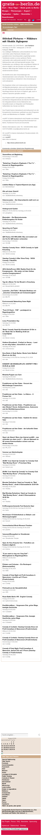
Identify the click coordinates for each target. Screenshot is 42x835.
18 (4, 747)
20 (8, 747)
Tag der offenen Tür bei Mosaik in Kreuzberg (18, 282)
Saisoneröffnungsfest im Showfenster (16, 534)
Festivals (5, 763)
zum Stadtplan (29, 45)
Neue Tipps (13, 8)
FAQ (25, 19)
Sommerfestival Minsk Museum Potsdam (17, 525)
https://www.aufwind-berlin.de (16, 143)
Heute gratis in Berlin (29, 8)
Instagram (29, 20)
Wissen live (6, 785)
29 (12, 749)
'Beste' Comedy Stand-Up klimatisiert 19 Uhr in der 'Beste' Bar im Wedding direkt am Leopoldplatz (19, 332)
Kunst (11, 50)
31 (2, 751)
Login (38, 19)
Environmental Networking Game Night (16, 301)
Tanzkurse (5, 804)
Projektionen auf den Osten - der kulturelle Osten (20, 428)
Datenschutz (14, 825)
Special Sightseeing (8, 759)
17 (2, 747)
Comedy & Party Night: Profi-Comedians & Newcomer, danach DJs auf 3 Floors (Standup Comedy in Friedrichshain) (18, 650)
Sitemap (23, 825)
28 (10, 749)
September (6, 14)
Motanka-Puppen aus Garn (12, 375)
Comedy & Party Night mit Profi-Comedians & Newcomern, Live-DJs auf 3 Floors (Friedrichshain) (18, 577)
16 (14, 746)
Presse (13, 821)
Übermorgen (16, 11)
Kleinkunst (5, 780)
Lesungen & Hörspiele (9, 774)
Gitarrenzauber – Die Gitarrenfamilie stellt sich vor (20, 200)
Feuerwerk (5, 767)
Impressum (5, 825)
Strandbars (6, 795)
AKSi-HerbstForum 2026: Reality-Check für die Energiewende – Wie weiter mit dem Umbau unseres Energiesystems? (19, 271)
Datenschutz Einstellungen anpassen (14, 829)
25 (4, 749)
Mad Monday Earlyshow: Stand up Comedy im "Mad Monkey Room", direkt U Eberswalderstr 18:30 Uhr (19, 495)
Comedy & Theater (8, 778)
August (27, 11)
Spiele (4, 798)
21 (10, 747)
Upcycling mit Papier (10, 228)
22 (12, 747)
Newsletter (25, 14)
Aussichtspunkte (7, 765)
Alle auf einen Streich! (10, 191)
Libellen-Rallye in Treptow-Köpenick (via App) (18, 185)
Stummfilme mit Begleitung (12, 154)
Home (4, 30)
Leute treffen (6, 787)
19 (6, 747)
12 (6, 746)
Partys (4, 802)
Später (16, 14)
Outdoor (4, 796)
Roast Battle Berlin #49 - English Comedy (17, 597)
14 (10, 746)
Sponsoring (33, 821)
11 (4, 746)
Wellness (5, 791)
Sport (4, 800)
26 (6, 749)
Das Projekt (6, 821)
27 (8, 749)
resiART (8, 137)
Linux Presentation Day (10, 321)
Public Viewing (7, 776)
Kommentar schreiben (18, 148)
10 (2, 746)
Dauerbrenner (8, 17)
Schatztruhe (6, 793)
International (6, 782)
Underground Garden (10, 209)
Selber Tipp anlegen (9, 19)
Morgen (5, 11)
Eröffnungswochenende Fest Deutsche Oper (18, 506)
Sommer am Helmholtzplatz (12, 452)
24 (2, 749)
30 (14, 749)
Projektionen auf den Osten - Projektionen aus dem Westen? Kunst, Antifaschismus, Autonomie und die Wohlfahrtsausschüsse (20, 407)
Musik (4, 783)
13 (8, 746)
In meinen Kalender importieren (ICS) (3, 33)
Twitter (33, 20)
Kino (3, 769)
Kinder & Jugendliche (9, 789)
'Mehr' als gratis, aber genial (11, 806)
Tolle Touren (6, 761)
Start (4, 8)
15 (12, 746)
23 (14, 747)
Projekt (20, 19)
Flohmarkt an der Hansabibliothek (14, 588)
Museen (4, 770)
